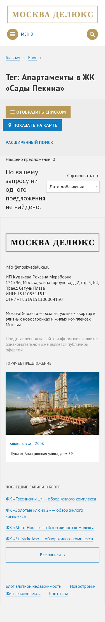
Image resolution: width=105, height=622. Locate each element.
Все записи (51, 554)
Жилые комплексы (23, 593)
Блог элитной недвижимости (33, 586)
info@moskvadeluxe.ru (28, 267)
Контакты (58, 593)
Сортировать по (82, 175)
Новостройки (82, 586)
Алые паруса (20, 444)
